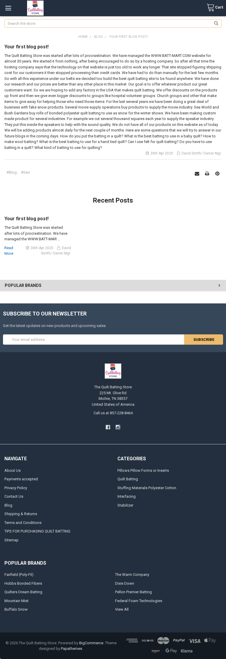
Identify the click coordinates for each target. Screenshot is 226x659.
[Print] (207, 173)
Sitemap (11, 540)
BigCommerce (91, 643)
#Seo (25, 172)
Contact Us (13, 496)
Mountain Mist (16, 601)
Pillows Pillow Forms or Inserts (143, 470)
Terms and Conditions (22, 522)
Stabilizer (125, 505)
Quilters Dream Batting (23, 592)
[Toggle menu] (8, 8)
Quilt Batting (127, 479)
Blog (8, 505)
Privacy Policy (15, 488)
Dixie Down (124, 583)
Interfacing (126, 496)
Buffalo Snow (16, 609)
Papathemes (71, 648)
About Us (12, 470)
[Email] (197, 173)
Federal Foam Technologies (138, 601)
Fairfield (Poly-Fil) (19, 574)
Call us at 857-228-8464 (113, 413)
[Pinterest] (217, 173)
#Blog (11, 172)
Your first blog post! (26, 47)
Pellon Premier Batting (133, 592)
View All (122, 609)
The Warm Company (132, 574)
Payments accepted (21, 479)
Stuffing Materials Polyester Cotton (146, 488)
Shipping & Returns (20, 514)
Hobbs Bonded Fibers (23, 583)
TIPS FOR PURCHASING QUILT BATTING (37, 531)
